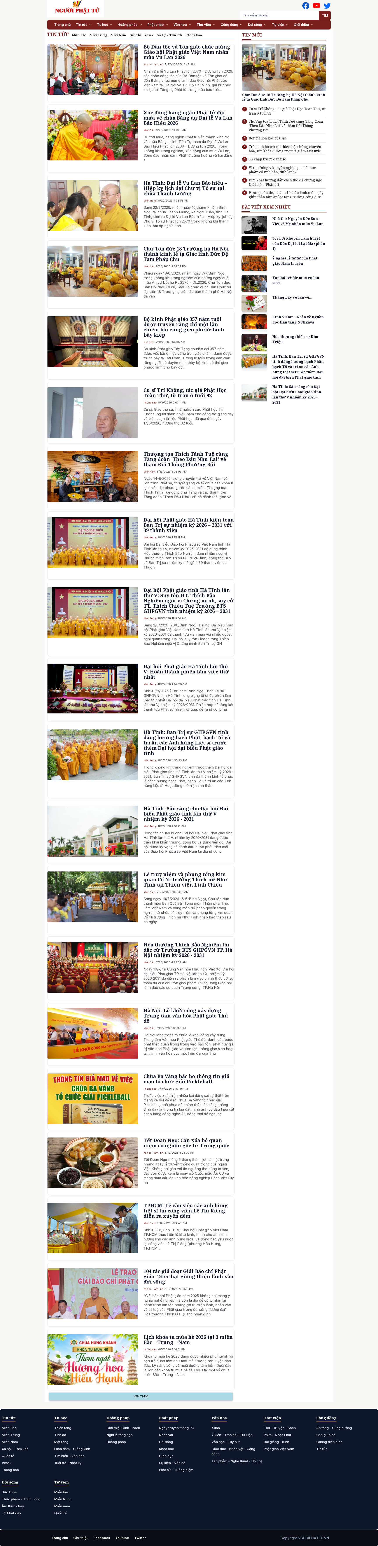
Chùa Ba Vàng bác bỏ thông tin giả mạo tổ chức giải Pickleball (186, 1079)
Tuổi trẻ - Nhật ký (68, 1463)
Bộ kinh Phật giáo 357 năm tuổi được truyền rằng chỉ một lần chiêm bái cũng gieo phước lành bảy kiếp (184, 327)
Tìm (325, 15)
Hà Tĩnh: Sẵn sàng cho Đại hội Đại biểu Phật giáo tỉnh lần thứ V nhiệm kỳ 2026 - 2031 (186, 813)
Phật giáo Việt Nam (279, 1449)
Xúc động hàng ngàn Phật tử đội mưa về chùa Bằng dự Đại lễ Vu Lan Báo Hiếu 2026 (188, 117)
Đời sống (255, 25)
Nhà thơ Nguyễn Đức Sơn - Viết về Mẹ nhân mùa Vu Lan (298, 221)
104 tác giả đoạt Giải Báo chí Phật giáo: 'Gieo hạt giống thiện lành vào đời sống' (188, 1276)
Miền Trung (98, 35)
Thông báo (194, 35)
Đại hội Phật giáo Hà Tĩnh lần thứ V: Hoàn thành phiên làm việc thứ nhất (186, 671)
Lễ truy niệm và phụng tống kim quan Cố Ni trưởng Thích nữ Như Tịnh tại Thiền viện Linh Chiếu (186, 879)
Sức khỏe (9, 1492)
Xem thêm (141, 1396)
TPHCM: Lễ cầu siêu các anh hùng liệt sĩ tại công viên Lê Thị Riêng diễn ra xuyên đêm (186, 1210)
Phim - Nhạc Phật (277, 1435)
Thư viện (204, 25)
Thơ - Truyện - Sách (280, 1428)
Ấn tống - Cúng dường (334, 1428)
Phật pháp (156, 25)
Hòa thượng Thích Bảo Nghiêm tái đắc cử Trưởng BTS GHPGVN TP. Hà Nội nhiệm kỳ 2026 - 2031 (188, 949)
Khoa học (166, 1449)
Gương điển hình (329, 1442)
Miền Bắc (79, 35)
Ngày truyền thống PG (176, 1428)
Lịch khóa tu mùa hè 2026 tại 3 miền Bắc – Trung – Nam (188, 1339)
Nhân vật (166, 1435)
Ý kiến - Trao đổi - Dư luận (232, 1435)
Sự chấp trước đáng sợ (267, 159)
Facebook (102, 1538)
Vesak (149, 35)
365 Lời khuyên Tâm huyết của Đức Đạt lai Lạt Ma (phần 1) (298, 243)
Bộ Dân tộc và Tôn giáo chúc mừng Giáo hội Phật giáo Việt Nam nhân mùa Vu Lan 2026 (187, 51)
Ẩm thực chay (13, 1506)
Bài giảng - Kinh (276, 1442)
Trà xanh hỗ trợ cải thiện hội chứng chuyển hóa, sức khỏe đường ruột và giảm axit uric (285, 148)
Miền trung (63, 1499)
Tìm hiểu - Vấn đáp (69, 1456)
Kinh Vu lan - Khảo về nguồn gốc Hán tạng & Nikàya (298, 320)
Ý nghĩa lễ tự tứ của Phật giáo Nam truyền (294, 261)
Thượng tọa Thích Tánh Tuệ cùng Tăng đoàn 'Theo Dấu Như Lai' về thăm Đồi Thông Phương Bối (186, 459)
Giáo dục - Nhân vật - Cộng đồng (233, 1451)
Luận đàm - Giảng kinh (72, 1449)
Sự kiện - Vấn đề (172, 1463)
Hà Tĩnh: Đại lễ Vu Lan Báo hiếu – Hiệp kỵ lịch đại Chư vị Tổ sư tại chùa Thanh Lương (185, 188)
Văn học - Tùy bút (226, 1442)
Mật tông (61, 1442)
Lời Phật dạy (11, 1513)
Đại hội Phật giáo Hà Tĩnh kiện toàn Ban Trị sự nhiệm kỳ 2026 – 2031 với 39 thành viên (189, 524)
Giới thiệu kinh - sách (123, 1428)
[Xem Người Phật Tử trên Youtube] (316, 5)
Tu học (103, 25)
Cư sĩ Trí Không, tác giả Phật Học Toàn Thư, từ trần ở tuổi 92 (185, 392)
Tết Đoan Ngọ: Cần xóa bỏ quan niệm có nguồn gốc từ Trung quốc (186, 1143)
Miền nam (62, 1506)
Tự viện (278, 25)
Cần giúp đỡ (325, 1435)
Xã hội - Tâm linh (169, 35)
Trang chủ (62, 25)
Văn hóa (180, 25)
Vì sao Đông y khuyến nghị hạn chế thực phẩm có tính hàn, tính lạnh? (282, 169)
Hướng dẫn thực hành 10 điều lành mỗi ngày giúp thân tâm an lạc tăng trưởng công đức (286, 194)
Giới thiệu (302, 25)
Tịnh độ (60, 1435)
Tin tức (82, 25)
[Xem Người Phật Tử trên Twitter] (327, 5)
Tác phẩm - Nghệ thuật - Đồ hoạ (237, 1461)
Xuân (216, 1428)
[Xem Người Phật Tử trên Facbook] (305, 5)
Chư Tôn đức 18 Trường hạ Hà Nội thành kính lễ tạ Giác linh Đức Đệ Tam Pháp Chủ (186, 253)
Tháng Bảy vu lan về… (292, 297)
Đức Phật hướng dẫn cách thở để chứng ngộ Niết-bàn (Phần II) (285, 182)
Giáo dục (166, 1456)
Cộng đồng (230, 25)
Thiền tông (62, 1428)
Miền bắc (61, 1492)
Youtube (122, 1538)
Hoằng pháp (128, 25)
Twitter (140, 1538)
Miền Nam (118, 35)
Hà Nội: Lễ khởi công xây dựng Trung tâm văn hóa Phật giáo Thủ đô (186, 1015)
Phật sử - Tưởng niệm (176, 1470)
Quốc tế (135, 35)
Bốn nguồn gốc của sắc (268, 138)
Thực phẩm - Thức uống (21, 1499)
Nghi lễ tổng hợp (120, 1435)
